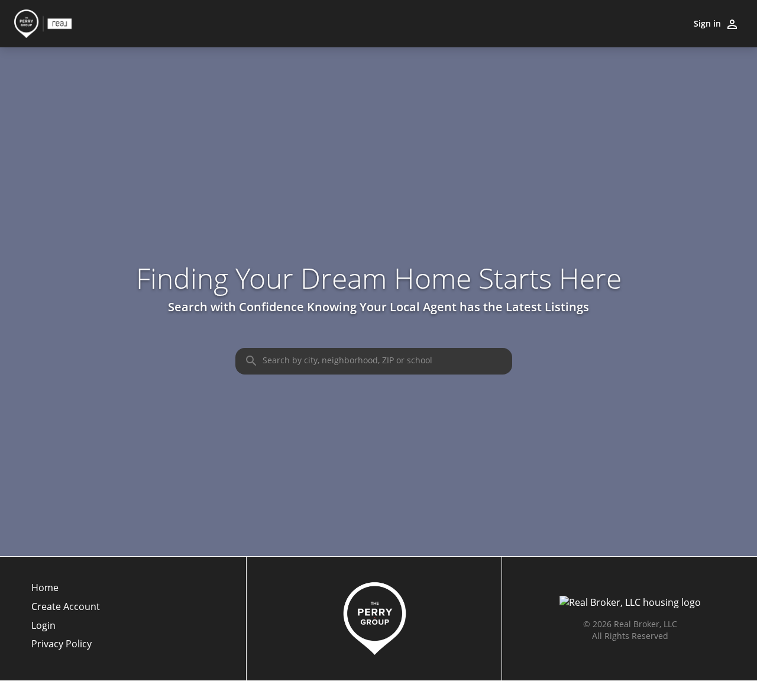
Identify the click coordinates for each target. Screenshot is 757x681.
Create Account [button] (65, 607)
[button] (65, 628)
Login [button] (43, 625)
